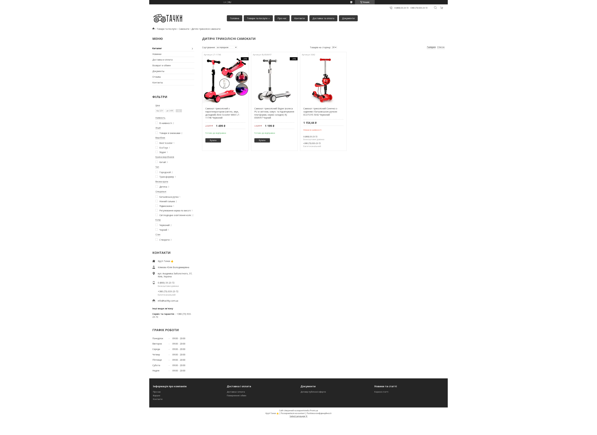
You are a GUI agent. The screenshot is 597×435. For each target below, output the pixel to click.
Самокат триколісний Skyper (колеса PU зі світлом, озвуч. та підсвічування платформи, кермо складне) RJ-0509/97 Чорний (274, 113)
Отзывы (156, 76)
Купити (213, 140)
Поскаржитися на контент (293, 413)
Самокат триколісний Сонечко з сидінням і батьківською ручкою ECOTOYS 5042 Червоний (320, 111)
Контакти (299, 18)
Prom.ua (314, 410)
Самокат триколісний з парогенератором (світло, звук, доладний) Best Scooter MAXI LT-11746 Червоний (222, 113)
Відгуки (156, 395)
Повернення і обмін (236, 395)
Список (441, 47)
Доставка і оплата (236, 391)
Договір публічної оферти (313, 391)
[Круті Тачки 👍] (167, 18)
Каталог (157, 48)
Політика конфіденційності (319, 413)
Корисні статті (381, 391)
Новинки (156, 54)
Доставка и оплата (162, 59)
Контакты (157, 82)
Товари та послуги (257, 18)
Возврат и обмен (161, 65)
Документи (348, 18)
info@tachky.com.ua (168, 300)
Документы (158, 71)
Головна (234, 18)
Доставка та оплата (323, 18)
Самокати (184, 28)
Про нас (282, 18)
